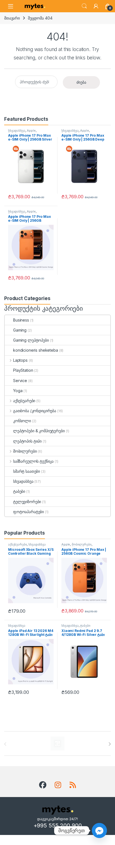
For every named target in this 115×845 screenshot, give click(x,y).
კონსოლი (22, 420)
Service (20, 380)
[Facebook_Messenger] (99, 830)
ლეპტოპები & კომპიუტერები (39, 430)
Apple (31, 130)
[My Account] (96, 6)
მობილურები (25, 451)
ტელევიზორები (27, 501)
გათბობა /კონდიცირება (34, 410)
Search (84, 6)
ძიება (81, 82)
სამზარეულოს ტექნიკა (33, 461)
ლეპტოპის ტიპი (27, 441)
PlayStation (23, 370)
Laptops (20, 360)
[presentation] (109, 744)
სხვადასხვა (16, 130)
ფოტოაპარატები (28, 511)
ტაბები (19, 491)
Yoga (17, 390)
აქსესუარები (24, 400)
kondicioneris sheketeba (35, 350)
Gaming (20, 330)
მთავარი (12, 18)
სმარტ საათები (26, 471)
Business (21, 320)
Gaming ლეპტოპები (31, 340)
